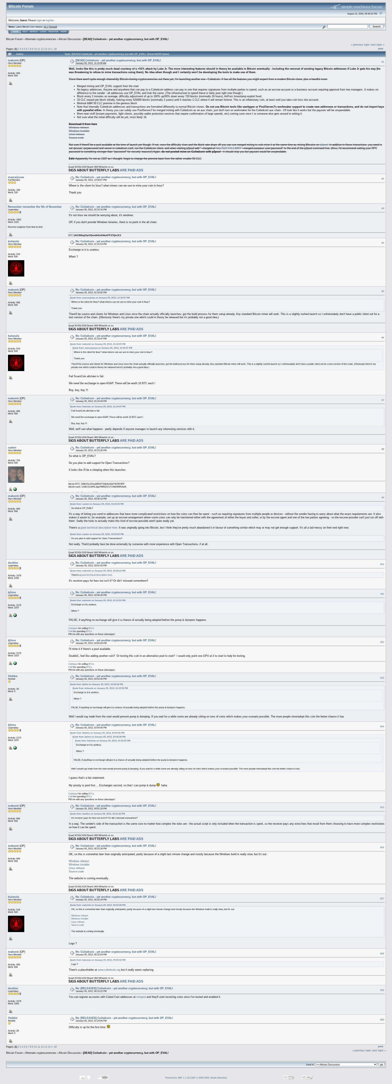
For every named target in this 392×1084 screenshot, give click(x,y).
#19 (382, 990)
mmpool (141, 996)
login (39, 20)
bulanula (13, 241)
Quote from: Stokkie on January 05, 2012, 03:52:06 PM (97, 733)
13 (45, 49)
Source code (76, 137)
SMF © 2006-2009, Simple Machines (209, 1077)
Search (34, 32)
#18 (382, 953)
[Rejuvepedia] (15, 489)
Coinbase (73, 628)
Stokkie (12, 676)
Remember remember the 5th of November (35, 206)
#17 (382, 898)
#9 (383, 497)
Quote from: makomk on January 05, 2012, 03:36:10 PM (97, 571)
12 (42, 49)
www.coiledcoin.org (109, 969)
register (50, 20)
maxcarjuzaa (16, 177)
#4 (383, 243)
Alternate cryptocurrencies (40, 39)
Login (43, 32)
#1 (383, 62)
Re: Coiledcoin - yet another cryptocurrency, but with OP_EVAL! (116, 177)
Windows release (79, 127)
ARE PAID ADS (131, 170)
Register (53, 32)
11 (39, 49)
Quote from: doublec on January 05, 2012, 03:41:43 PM (97, 814)
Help (24, 32)
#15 (382, 807)
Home (15, 32)
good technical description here (98, 527)
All (55, 49)
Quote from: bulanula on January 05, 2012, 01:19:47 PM (97, 406)
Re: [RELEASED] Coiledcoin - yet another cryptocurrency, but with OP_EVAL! (124, 988)
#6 (383, 337)
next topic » (377, 44)
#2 (383, 178)
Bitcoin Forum (14, 39)
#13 (382, 678)
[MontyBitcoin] (15, 615)
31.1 (46, 27)
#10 (382, 564)
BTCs (91, 628)
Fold (70, 631)
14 (49, 49)
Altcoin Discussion (70, 39)
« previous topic (360, 44)
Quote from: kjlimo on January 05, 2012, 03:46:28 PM (96, 684)
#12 (382, 642)
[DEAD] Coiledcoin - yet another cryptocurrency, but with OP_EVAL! (125, 39)
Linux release (77, 134)
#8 (383, 449)
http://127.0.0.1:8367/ (228, 148)
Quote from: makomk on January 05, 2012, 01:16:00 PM (97, 344)
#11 (382, 594)
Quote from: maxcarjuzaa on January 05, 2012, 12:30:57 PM (100, 298)
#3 (383, 208)
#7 (383, 400)
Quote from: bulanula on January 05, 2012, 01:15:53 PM (97, 600)
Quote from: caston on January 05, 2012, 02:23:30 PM (97, 504)
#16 (382, 847)
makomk (13, 60)
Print (380, 48)
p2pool (324, 144)
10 (35, 49)
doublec (13, 562)
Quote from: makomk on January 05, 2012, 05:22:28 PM (97, 905)
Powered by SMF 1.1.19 (177, 1077)
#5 (383, 291)
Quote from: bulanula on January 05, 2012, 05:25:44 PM (97, 960)
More (64, 32)
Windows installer (79, 131)
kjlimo (12, 592)
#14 (382, 726)
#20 (382, 1019)
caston (12, 447)
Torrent (52, 27)
